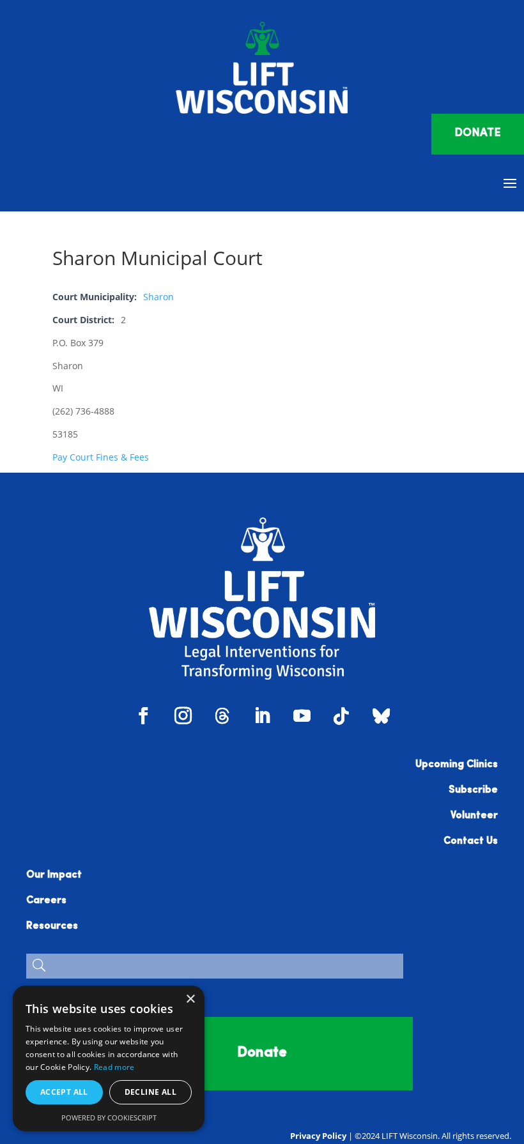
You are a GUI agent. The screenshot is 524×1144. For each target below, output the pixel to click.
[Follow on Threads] (222, 716)
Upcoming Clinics (456, 764)
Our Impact (54, 875)
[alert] (108, 1058)
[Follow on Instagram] (183, 716)
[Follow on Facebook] (143, 716)
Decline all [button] (150, 1092)
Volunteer (474, 816)
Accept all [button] (64, 1092)
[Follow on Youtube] (301, 716)
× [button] (190, 999)
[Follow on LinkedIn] (262, 716)
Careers (46, 901)
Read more (114, 1067)
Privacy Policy (318, 1135)
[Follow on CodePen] (381, 716)
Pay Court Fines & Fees (100, 457)
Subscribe (473, 790)
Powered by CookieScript (109, 1117)
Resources (52, 926)
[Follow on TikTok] (341, 716)
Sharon (158, 297)
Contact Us (470, 841)
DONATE (477, 133)
